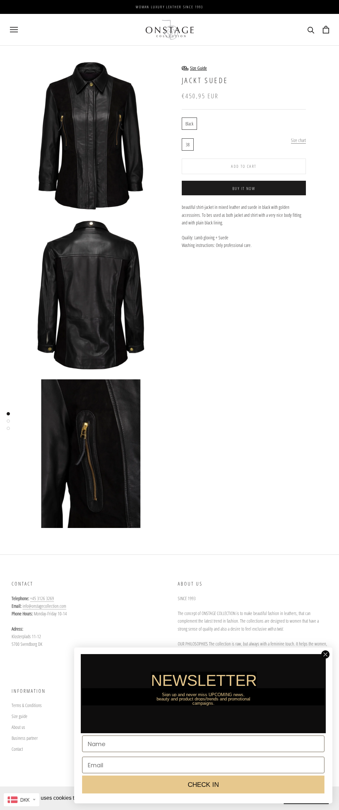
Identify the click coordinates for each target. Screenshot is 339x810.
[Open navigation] (14, 29)
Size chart (298, 140)
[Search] (311, 29)
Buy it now (243, 188)
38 (188, 144)
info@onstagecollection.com (44, 606)
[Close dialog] (325, 654)
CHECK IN (203, 784)
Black (189, 123)
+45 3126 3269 (42, 598)
